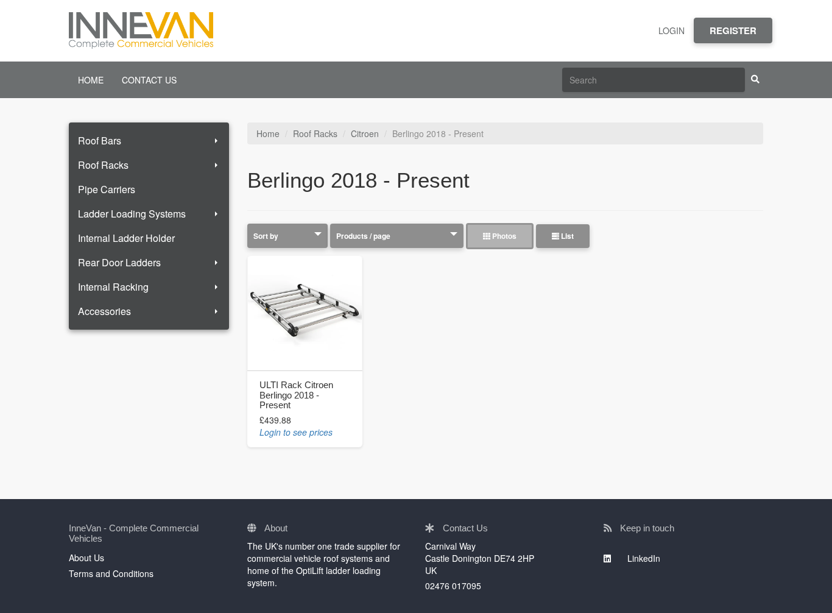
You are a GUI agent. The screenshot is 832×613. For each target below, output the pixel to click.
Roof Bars (99, 140)
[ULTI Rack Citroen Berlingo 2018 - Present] (304, 312)
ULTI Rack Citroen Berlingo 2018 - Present (296, 395)
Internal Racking (113, 287)
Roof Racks (103, 165)
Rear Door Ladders (119, 262)
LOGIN (671, 30)
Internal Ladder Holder (126, 238)
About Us (86, 557)
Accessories (104, 311)
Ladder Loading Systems (132, 214)
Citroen (365, 133)
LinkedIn (642, 558)
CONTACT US (149, 80)
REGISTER (733, 30)
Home (268, 133)
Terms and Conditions (111, 573)
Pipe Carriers (106, 189)
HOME (91, 80)
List (566, 235)
